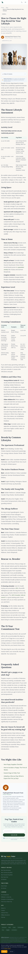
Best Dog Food (4, 877)
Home (2, 7)
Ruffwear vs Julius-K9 (6, 897)
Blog (7, 7)
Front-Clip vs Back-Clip (6, 901)
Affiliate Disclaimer (5, 915)
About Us (3, 908)
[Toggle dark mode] (22, 2)
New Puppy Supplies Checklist (13, 764)
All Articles (3, 888)
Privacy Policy (7, 948)
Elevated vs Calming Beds (7, 899)
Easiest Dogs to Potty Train (12, 773)
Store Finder (4, 886)
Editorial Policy (4, 912)
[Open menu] (25, 2)
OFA (17, 588)
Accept (4, 951)
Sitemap (3, 917)
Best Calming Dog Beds (6, 872)
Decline (11, 951)
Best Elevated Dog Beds (7, 874)
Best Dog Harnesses (6, 870)
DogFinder (9, 856)
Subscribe (13, 835)
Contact (3, 910)
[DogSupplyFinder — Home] (2, 2)
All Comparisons (5, 894)
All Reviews (3, 879)
